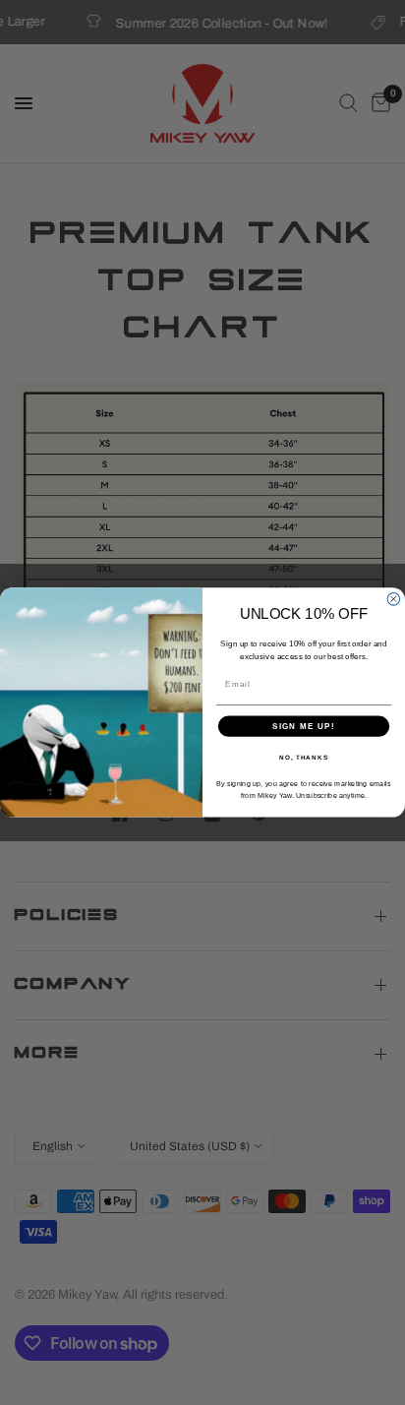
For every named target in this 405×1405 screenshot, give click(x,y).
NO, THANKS (303, 757)
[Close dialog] (393, 599)
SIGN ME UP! (303, 726)
